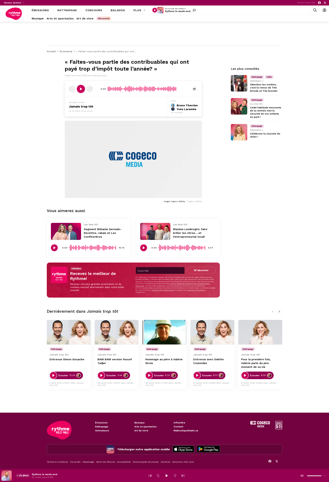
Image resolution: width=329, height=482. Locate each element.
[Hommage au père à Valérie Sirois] (164, 332)
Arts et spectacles (145, 426)
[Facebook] (319, 2)
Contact (178, 426)
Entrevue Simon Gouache (67, 359)
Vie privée (75, 462)
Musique (139, 422)
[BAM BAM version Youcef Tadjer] (117, 332)
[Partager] (194, 89)
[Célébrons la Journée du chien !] (239, 132)
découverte (103, 18)
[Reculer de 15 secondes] (72, 89)
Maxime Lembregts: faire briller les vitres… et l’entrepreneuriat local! (190, 233)
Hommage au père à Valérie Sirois (164, 361)
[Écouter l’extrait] (81, 89)
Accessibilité (124, 462)
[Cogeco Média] (260, 426)
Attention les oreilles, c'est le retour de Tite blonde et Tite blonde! (263, 87)
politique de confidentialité (162, 290)
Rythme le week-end (177, 11)
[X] (325, 2)
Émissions (101, 422)
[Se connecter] (324, 10)
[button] (150, 475)
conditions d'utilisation (196, 290)
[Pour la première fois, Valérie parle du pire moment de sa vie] (260, 332)
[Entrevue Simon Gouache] (69, 332)
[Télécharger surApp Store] (183, 449)
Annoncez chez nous (183, 462)
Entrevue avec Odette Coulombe (208, 361)
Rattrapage (101, 426)
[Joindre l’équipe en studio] (194, 10)
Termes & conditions (57, 462)
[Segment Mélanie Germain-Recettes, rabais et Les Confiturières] (66, 231)
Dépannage (88, 462)
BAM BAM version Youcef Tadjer (115, 361)
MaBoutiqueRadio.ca (186, 430)
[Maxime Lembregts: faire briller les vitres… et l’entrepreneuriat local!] (155, 231)
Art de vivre (141, 430)
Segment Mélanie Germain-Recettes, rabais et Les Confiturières (102, 233)
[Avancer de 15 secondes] (89, 89)
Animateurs (102, 430)
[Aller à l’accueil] (13, 14)
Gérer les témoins (105, 462)
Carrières (165, 462)
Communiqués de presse (146, 462)
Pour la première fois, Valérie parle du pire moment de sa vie (256, 363)
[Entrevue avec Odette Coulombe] (212, 332)
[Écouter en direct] (154, 10)
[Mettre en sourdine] (302, 475)
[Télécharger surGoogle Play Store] (208, 449)
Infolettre (179, 422)
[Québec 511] (278, 428)
